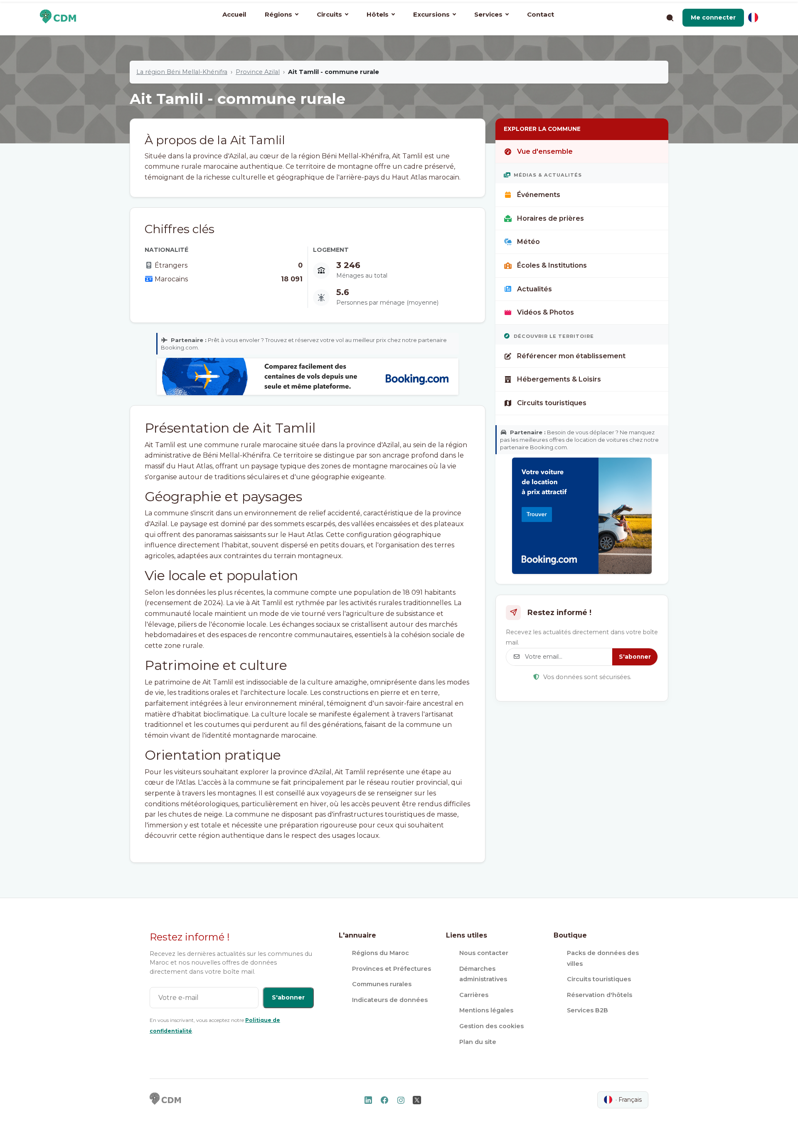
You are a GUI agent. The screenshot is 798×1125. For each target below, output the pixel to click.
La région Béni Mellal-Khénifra (181, 72)
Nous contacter (483, 953)
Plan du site (477, 1042)
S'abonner (635, 656)
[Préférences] (753, 17)
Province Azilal (258, 72)
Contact (540, 14)
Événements (538, 195)
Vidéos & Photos (545, 312)
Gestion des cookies (491, 1026)
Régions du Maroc (380, 953)
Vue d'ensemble (545, 151)
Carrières (473, 995)
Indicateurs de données (390, 1000)
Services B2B (587, 1010)
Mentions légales (486, 1010)
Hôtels (378, 14)
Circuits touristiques (551, 403)
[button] (713, 17)
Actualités (534, 289)
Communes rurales (381, 984)
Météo (528, 242)
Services (488, 14)
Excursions (431, 14)
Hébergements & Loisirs (559, 379)
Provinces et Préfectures (391, 968)
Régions (278, 14)
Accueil (234, 14)
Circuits (329, 14)
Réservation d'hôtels (599, 995)
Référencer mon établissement (571, 356)
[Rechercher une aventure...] (669, 17)
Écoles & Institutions (552, 265)
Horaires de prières (550, 218)
